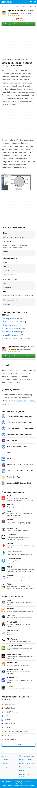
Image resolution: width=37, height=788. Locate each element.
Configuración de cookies (25, 775)
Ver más (18, 744)
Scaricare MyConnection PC (11, 335)
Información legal (25, 767)
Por (13, 13)
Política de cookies (25, 759)
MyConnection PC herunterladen (13, 328)
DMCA (21, 770)
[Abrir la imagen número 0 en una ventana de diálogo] (16, 182)
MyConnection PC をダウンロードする (15, 338)
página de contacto (26, 401)
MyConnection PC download (11, 332)
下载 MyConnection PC (9, 325)
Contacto (5, 759)
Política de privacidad (26, 763)
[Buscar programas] (31, 2)
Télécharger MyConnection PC (12, 322)
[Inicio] (2, 7)
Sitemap (4, 767)
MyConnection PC (21, 10)
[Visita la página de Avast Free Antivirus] (18, 19)
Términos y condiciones (27, 756)
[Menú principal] (35, 2)
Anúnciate (5, 763)
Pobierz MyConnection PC (10, 318)
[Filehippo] (7, 2)
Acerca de (5, 756)
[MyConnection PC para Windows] (4, 12)
